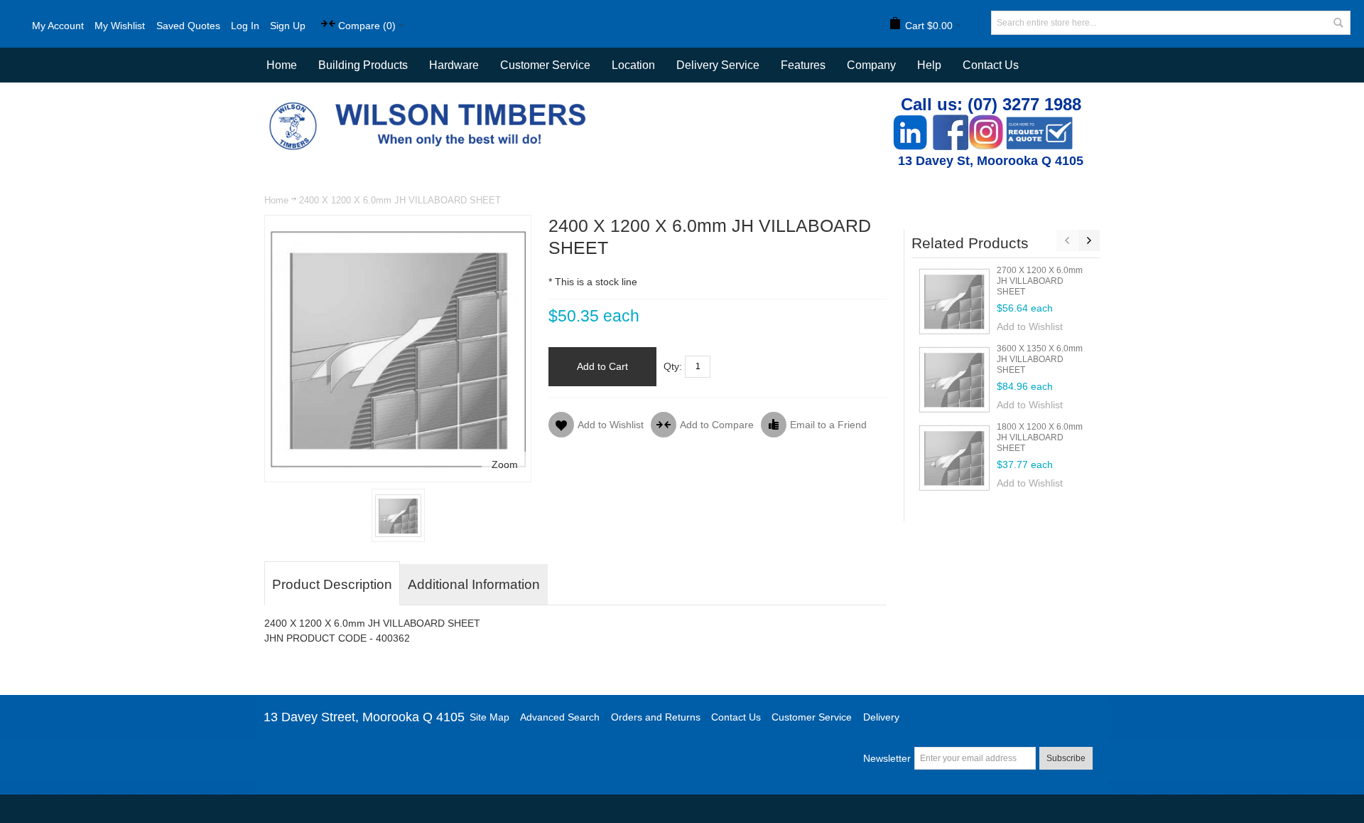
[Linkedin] (910, 122)
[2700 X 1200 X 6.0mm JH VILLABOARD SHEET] (954, 300)
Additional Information (474, 584)
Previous (1067, 240)
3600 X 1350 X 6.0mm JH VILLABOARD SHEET (1040, 359)
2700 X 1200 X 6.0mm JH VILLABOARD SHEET (1040, 281)
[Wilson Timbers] (430, 104)
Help (929, 65)
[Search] (1338, 22)
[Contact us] (1039, 122)
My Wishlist (119, 25)
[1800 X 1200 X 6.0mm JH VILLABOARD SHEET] (954, 457)
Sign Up (287, 25)
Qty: (673, 366)
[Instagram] (986, 122)
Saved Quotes (188, 25)
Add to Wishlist (1030, 326)
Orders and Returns (655, 717)
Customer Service (812, 717)
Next (1089, 240)
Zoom (505, 464)
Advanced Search (560, 717)
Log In (245, 25)
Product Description (332, 584)
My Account (58, 25)
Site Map (489, 717)
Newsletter (887, 758)
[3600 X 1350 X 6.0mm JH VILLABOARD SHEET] (954, 379)
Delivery (881, 717)
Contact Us (991, 65)
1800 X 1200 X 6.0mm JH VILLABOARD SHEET (1040, 437)
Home (276, 200)
